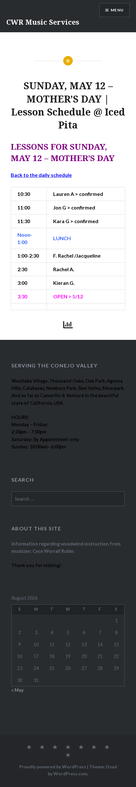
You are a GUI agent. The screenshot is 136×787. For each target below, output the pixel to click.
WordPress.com (70, 773)
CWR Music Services (42, 22)
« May (17, 690)
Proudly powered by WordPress (52, 766)
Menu (117, 10)
